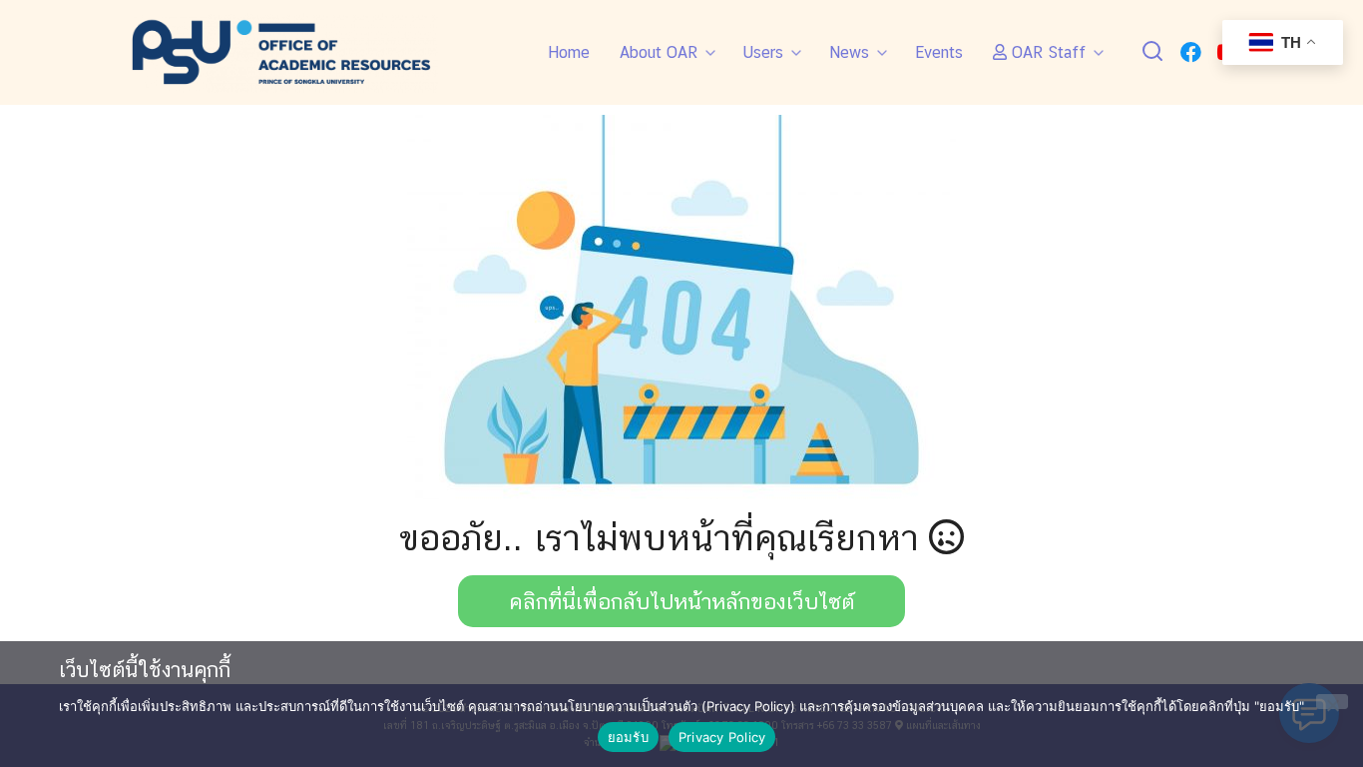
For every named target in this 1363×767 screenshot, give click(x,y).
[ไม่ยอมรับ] (1332, 701)
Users (763, 52)
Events (939, 52)
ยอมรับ (628, 737)
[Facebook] (1190, 52)
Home (569, 52)
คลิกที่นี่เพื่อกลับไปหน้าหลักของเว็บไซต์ (682, 601)
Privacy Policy (722, 737)
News (849, 52)
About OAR (658, 52)
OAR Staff (1046, 52)
